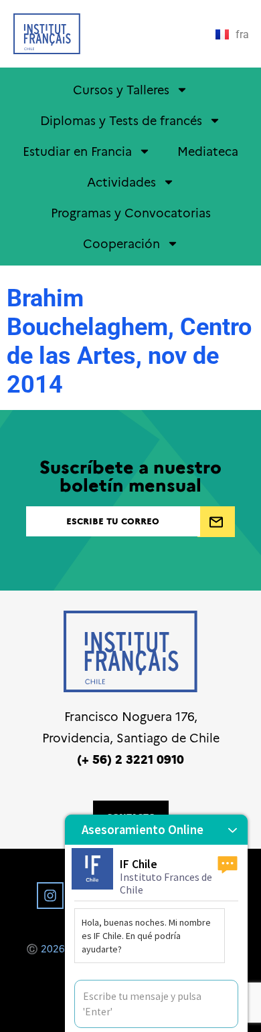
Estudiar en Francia (77, 150)
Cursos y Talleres (121, 89)
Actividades (121, 181)
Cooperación (121, 243)
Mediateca (207, 150)
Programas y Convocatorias (131, 212)
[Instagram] (50, 895)
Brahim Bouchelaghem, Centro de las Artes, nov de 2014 (129, 341)
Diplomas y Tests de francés (121, 120)
